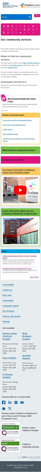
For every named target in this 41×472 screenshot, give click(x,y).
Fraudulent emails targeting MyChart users (17, 268)
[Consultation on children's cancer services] (20, 190)
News (5, 251)
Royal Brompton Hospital (26, 336)
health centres (12, 67)
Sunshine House (16, 65)
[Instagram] (15, 402)
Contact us (7, 290)
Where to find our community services (18, 150)
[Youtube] (22, 402)
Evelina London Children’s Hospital (10, 336)
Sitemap (6, 322)
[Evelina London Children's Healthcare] (30, 8)
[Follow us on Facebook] (3, 402)
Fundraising (8, 300)
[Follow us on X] (9, 408)
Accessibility (8, 285)
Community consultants (12, 160)
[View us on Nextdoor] (3, 408)
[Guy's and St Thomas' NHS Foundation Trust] (11, 7)
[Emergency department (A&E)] (20, 231)
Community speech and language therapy (17, 120)
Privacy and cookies (12, 316)
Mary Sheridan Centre (31, 63)
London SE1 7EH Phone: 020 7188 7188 (9, 389)
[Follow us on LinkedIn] (9, 402)
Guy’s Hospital (9, 358)
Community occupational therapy (14, 125)
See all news (34, 277)
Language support (11, 306)
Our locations (9, 311)
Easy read (7, 295)
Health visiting (7, 129)
